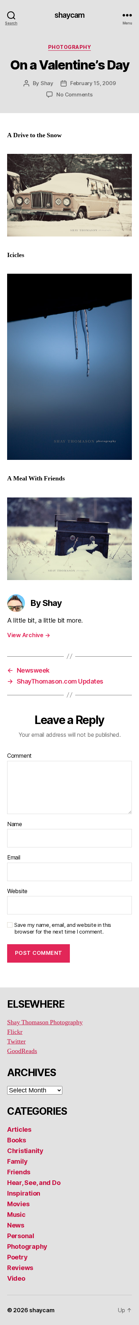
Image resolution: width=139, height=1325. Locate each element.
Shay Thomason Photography (45, 1022)
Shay (47, 83)
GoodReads (22, 1051)
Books (16, 1140)
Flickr (14, 1032)
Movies (18, 1204)
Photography (69, 47)
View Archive (28, 635)
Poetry (17, 1257)
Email (13, 857)
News (15, 1225)
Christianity (25, 1150)
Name (14, 824)
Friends (18, 1172)
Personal (20, 1236)
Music (16, 1214)
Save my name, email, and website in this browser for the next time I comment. (62, 928)
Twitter (16, 1041)
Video (16, 1278)
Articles (19, 1129)
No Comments (74, 94)
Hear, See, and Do (33, 1182)
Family (17, 1161)
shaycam (70, 15)
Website (17, 891)
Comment (19, 756)
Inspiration (23, 1193)
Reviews (20, 1267)
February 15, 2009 (93, 83)
